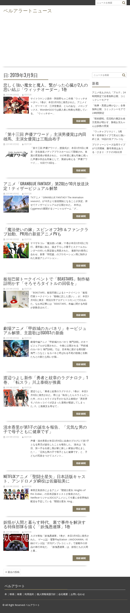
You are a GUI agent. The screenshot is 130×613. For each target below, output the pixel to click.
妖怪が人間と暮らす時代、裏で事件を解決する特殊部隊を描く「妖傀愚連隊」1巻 (44, 524)
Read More (81, 121)
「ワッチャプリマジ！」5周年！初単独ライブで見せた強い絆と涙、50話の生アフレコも (108, 135)
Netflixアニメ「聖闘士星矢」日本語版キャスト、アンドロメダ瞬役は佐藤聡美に (44, 478)
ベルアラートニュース (27, 10)
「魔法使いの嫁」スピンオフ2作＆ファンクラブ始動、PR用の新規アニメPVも (46, 231)
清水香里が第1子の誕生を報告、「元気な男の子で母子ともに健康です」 (45, 429)
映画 (12, 594)
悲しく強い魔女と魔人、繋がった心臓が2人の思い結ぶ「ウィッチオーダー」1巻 (45, 87)
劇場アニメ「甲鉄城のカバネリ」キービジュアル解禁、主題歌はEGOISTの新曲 (45, 330)
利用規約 (29, 594)
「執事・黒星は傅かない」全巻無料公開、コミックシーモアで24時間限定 (108, 109)
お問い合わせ (78, 594)
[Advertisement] (65, 40)
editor (27, 94)
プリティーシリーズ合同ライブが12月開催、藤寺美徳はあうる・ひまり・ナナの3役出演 (108, 148)
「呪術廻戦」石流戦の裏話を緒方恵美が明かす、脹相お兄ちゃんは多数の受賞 (108, 122)
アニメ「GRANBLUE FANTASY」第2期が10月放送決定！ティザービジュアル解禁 (46, 185)
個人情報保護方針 (46, 594)
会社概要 (63, 594)
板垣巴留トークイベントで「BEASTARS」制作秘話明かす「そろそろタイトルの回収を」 (46, 281)
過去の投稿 (13, 572)
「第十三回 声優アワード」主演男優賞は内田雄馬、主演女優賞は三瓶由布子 (44, 136)
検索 (19, 594)
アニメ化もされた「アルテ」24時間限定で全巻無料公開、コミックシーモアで (109, 96)
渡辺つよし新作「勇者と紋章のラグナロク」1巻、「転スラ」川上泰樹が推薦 (45, 379)
